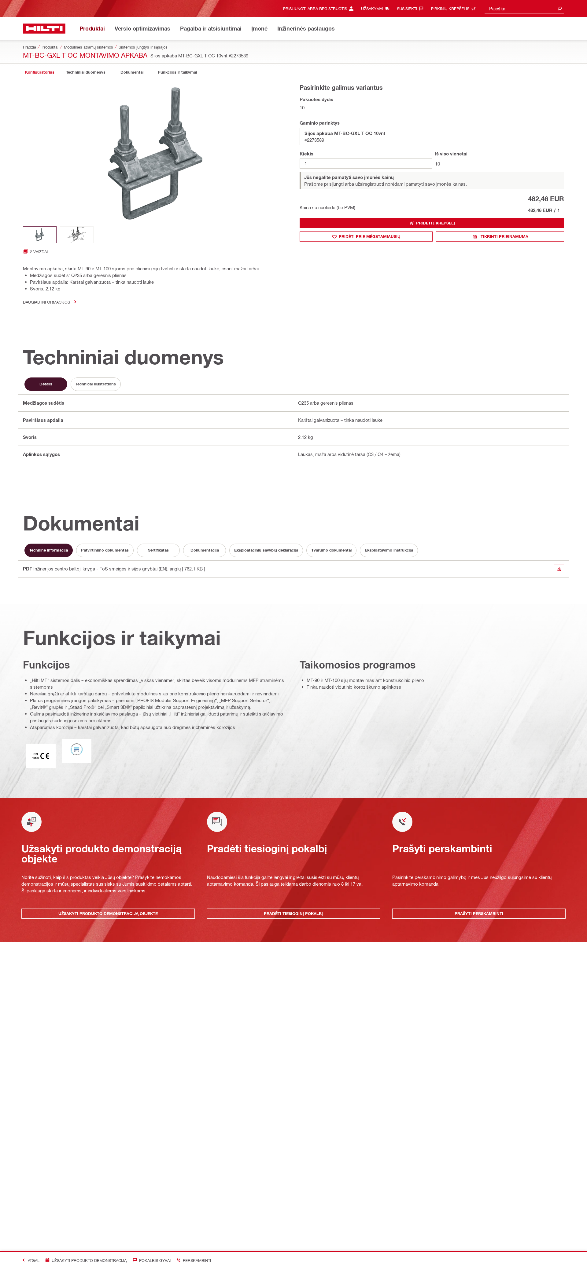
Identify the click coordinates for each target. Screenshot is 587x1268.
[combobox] (524, 8)
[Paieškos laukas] (560, 8)
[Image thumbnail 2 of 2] (77, 234)
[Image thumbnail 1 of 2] (40, 234)
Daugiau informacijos (46, 302)
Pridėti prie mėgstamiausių (370, 236)
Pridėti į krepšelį (435, 222)
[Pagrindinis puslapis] (44, 29)
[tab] (39, 72)
